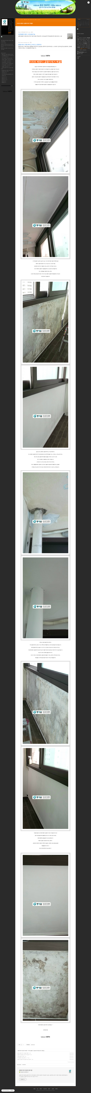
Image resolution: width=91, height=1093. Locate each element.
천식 (78, 37)
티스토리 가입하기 (82, 52)
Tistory (53, 1090)
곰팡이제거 (85, 48)
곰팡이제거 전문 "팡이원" (23, 1050)
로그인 (36, 16)
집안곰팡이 (84, 37)
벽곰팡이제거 (80, 43)
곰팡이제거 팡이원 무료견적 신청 (7, 44)
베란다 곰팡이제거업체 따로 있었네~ (24, 1059)
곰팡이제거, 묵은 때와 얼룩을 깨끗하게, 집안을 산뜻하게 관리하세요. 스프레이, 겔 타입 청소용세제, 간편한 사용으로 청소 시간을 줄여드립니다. (45, 47)
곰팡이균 (84, 40)
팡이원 (37, 1090)
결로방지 (83, 45)
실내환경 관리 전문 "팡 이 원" (7, 70)
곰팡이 (81, 48)
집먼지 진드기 (5, 71)
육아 (79, 48)
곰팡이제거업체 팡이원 (25, 1070)
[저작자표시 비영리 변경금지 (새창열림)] (33, 1044)
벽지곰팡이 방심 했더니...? (22, 1057)
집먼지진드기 (79, 41)
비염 (80, 44)
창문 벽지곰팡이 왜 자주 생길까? (23, 1054)
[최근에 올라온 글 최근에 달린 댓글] (83, 32)
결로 (86, 39)
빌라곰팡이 (83, 47)
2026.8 (79, 19)
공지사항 (25, 16)
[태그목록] (83, 36)
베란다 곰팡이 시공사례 (7, 59)
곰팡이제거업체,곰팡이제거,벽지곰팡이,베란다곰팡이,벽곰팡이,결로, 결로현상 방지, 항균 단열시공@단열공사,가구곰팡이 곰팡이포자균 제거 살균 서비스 (43, 1076)
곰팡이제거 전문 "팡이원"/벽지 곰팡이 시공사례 (32, 19)
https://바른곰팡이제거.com (24, 32)
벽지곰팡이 (85, 43)
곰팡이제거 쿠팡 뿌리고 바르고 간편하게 (29, 44)
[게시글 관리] (23, 1045)
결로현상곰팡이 (82, 39)
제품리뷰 (4, 81)
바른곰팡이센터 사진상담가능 (26, 34)
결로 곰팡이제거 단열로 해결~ (23, 1053)
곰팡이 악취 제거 (6, 66)
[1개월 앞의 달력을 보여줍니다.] (87, 19)
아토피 (81, 40)
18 (81, 23)
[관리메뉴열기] (88, 2)
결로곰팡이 (84, 49)
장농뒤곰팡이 (84, 41)
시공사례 (30, 16)
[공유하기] (21, 1045)
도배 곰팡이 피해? (20, 1056)
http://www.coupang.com (23, 42)
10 (80, 22)
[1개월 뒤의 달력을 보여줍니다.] (89, 19)
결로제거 (80, 37)
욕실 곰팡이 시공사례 (6, 62)
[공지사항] (7, 38)
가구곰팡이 (80, 49)
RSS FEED (80, 53)
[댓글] (24, 1064)
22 (88, 23)
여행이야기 (4, 78)
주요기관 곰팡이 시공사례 (7, 63)
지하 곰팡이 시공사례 (6, 60)
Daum (47, 1090)
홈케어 (4, 75)
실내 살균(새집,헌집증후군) (7, 74)
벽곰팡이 (78, 47)
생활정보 (4, 82)
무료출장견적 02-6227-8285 (8, 55)
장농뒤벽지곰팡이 (85, 44)
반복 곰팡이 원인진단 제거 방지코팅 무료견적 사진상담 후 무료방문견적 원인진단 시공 (40, 36)
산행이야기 (4, 79)
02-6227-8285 (5, 56)
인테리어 (88, 40)
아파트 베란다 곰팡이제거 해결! (25, 23)
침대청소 (4, 72)
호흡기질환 (88, 45)
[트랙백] (19, 1064)
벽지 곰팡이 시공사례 (32, 1050)
